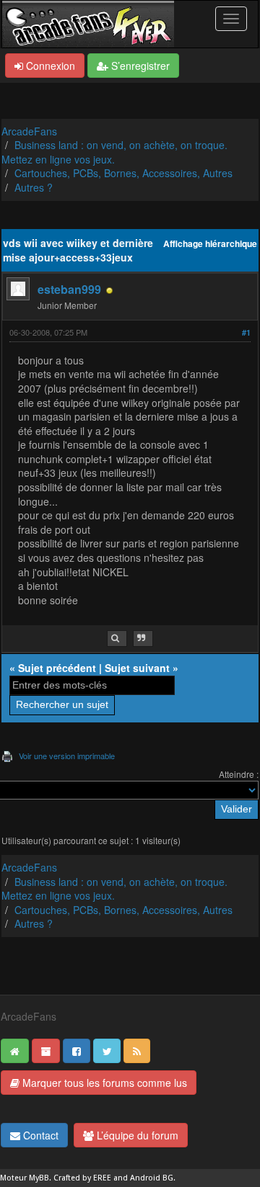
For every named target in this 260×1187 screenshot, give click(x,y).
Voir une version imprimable (67, 755)
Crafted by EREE (82, 1178)
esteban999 (69, 289)
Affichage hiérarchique (210, 244)
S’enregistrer (139, 65)
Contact (39, 1135)
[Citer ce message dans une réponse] (143, 638)
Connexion (49, 65)
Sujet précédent (57, 667)
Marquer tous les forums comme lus (103, 1082)
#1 (246, 332)
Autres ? (33, 187)
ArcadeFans (29, 131)
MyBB (39, 1178)
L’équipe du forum (136, 1135)
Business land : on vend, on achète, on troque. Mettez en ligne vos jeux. (114, 152)
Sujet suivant (137, 667)
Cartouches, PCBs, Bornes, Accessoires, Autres (123, 173)
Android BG (151, 1178)
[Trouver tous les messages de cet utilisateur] (117, 638)
